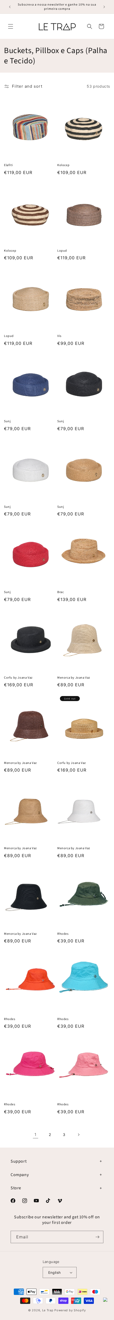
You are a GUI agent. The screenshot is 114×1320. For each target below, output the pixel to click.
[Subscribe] (97, 1237)
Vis (59, 336)
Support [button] (19, 1161)
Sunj (7, 421)
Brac (60, 592)
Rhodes (63, 934)
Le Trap (48, 1310)
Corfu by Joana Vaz (18, 678)
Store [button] (16, 1188)
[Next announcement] (104, 7)
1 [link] (35, 1134)
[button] (10, 26)
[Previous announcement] (10, 7)
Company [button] (20, 1175)
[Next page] (78, 1134)
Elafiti (8, 165)
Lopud (62, 251)
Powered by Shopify (70, 1310)
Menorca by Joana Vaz (73, 678)
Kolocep (63, 165)
